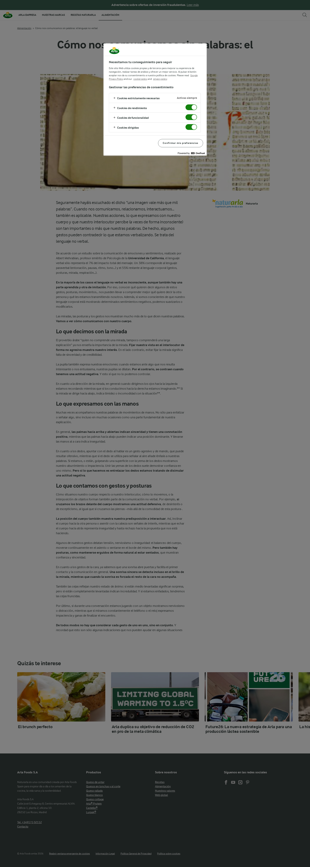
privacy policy (160, 78)
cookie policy (140, 78)
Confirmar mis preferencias (180, 143)
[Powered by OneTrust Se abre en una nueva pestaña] (191, 153)
